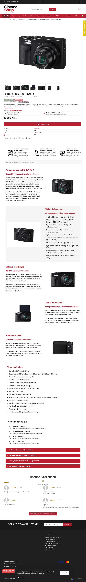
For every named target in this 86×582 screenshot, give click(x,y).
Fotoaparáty (36, 128)
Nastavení (21, 578)
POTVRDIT (67, 525)
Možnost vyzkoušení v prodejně (53, 537)
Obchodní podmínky (50, 539)
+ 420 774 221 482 (11, 564)
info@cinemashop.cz (11, 561)
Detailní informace (8, 108)
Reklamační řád (49, 547)
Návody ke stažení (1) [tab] (15, 162)
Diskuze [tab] (32, 162)
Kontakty (41, 2)
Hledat (52, 9)
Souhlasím (64, 573)
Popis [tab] (6, 162)
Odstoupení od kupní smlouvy (52, 543)
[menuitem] (6, 16)
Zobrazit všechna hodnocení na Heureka (43, 514)
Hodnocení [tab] (25, 162)
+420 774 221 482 (11, 566)
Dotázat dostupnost (42, 124)
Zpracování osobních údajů (52, 545)
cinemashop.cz (10, 569)
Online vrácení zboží (50, 541)
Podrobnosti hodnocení (23, 101)
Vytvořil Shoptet (78, 578)
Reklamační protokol (50, 549)
